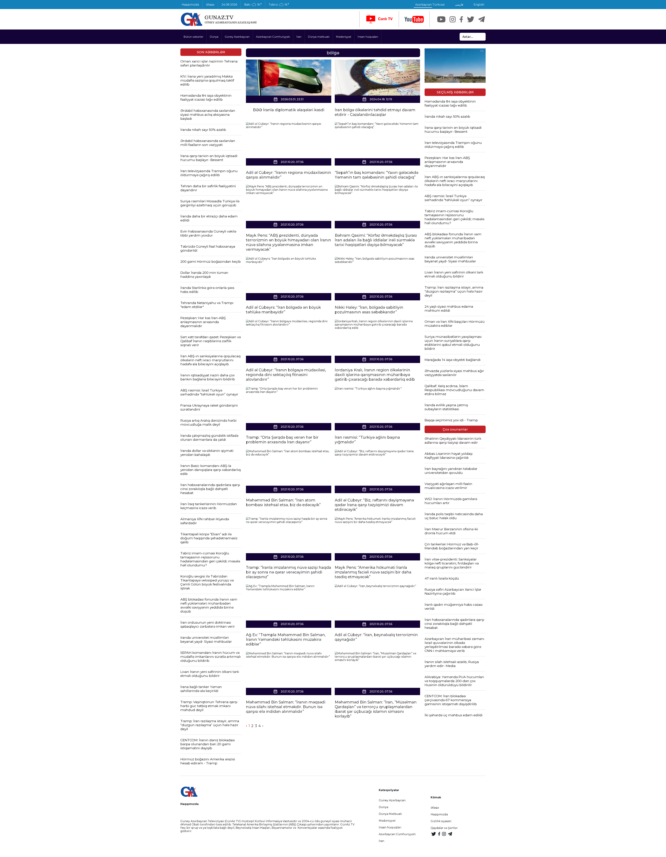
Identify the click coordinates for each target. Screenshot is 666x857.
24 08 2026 (229, 4)
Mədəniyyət (343, 36)
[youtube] (414, 19)
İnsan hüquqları (368, 36)
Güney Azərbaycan (237, 36)
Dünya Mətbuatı (390, 814)
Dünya (214, 36)
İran (298, 36)
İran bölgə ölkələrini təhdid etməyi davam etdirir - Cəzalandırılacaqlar (375, 112)
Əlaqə (210, 4)
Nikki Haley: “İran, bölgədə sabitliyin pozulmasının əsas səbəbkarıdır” (369, 309)
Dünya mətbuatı (319, 36)
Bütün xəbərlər (193, 36)
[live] (379, 19)
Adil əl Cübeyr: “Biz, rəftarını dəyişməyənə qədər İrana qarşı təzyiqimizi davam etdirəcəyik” (374, 505)
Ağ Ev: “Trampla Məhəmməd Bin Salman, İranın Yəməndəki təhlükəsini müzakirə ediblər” (286, 639)
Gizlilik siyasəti (441, 821)
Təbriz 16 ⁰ (279, 4)
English (479, 4)
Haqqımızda (190, 4)
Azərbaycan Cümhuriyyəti (273, 36)
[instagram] (452, 19)
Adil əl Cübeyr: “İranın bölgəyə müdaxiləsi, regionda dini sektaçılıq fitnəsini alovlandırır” (286, 375)
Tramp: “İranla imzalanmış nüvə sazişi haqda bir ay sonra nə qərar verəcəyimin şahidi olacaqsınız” (288, 572)
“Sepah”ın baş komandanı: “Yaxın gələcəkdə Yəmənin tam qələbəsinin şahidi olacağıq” (376, 175)
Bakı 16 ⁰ (253, 4)
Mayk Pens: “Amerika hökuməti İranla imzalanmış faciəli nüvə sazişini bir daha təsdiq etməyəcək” (373, 572)
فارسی (459, 4)
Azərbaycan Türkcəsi (430, 4)
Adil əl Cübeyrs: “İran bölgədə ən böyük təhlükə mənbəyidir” (283, 309)
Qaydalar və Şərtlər (444, 828)
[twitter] (470, 19)
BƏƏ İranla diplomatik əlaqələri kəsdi (288, 110)
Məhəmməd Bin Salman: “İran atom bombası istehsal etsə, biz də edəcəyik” (283, 502)
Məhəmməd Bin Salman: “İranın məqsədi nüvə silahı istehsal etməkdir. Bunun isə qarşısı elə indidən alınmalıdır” (285, 707)
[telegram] (482, 19)
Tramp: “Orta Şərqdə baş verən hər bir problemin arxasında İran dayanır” (282, 439)
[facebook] (461, 19)
